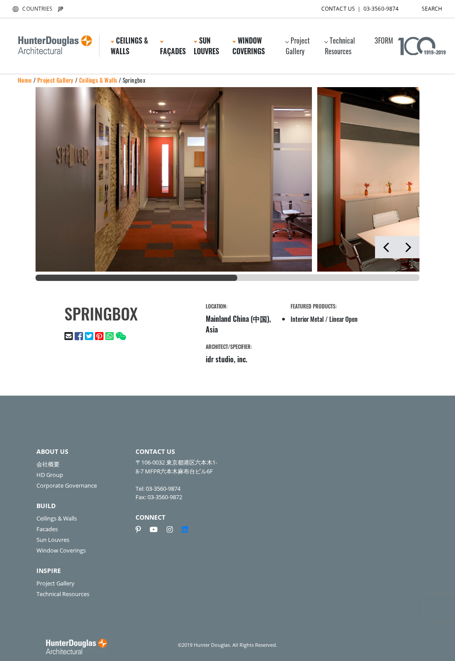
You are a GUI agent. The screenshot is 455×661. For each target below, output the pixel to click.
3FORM (384, 40)
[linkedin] (185, 529)
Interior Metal (307, 319)
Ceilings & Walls (98, 80)
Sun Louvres (52, 540)
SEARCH (432, 8)
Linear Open (343, 319)
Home (25, 80)
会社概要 (48, 464)
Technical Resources (340, 45)
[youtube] (157, 529)
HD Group (49, 475)
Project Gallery (298, 45)
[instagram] (173, 529)
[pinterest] (142, 529)
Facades (47, 529)
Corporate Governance (66, 485)
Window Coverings (61, 550)
